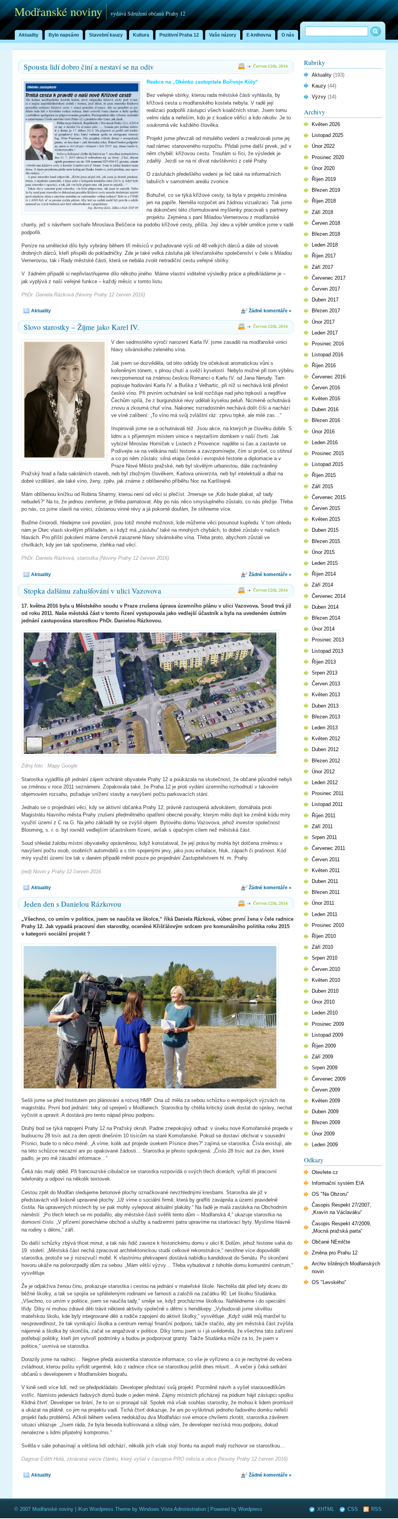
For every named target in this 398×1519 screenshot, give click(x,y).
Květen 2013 (326, 694)
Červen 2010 (326, 969)
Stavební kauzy (106, 35)
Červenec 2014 (329, 596)
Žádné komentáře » (270, 311)
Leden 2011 (324, 914)
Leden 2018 (325, 245)
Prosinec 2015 (328, 453)
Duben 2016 (325, 409)
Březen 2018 (326, 234)
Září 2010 (322, 947)
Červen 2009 (326, 1090)
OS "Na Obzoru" (330, 1194)
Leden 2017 (325, 333)
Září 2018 (322, 212)
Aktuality (28, 35)
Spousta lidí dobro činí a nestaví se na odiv (89, 67)
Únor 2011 (323, 903)
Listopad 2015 (327, 464)
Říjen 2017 (324, 256)
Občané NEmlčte (331, 1242)
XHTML (325, 1509)
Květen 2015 (326, 519)
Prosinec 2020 (328, 157)
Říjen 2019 (324, 179)
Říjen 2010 (324, 936)
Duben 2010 (325, 991)
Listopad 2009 (327, 1035)
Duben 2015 (325, 530)
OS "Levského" (329, 1282)
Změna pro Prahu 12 (335, 1253)
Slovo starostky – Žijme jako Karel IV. (81, 327)
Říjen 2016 (324, 365)
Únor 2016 (323, 432)
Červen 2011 (326, 859)
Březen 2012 (326, 761)
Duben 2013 (325, 706)
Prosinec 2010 (328, 925)
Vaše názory (222, 35)
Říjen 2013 (324, 662)
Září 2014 (322, 585)
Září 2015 (322, 486)
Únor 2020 (323, 168)
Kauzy (319, 86)
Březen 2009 (326, 1122)
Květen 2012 (326, 738)
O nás (287, 35)
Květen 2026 (326, 124)
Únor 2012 (323, 771)
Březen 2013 (326, 717)
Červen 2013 (326, 684)
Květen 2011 (326, 870)
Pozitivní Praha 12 (179, 35)
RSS (376, 1509)
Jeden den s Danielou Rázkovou (72, 904)
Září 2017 (322, 267)
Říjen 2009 (324, 1046)
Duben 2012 (325, 749)
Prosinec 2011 (328, 793)
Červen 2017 (326, 289)
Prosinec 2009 (328, 1024)
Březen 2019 (326, 190)
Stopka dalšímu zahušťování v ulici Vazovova (92, 591)
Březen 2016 (326, 420)
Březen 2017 (326, 311)
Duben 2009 (325, 1111)
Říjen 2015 (324, 475)
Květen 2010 (326, 980)
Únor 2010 (323, 1002)
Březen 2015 (326, 541)
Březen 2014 (326, 618)
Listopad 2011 (327, 804)
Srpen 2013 (324, 673)
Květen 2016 (326, 398)
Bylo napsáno (64, 35)
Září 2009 (322, 1057)
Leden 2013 (325, 728)
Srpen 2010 (324, 958)
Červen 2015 (326, 508)
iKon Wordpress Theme (104, 1509)
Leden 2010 (325, 1013)
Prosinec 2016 (328, 344)
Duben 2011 (325, 881)
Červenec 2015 (329, 497)
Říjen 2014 (324, 574)
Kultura (141, 35)
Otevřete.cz (325, 1172)
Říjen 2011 (323, 815)
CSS (352, 1509)
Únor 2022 (323, 146)
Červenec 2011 (328, 848)
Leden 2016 (325, 442)
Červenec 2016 (329, 377)
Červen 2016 (326, 388)
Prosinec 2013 (328, 640)
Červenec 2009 (329, 1079)
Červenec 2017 (329, 278)
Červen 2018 (326, 223)
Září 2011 (322, 826)
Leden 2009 (325, 1145)
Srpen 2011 (324, 837)
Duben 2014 (325, 607)
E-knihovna (258, 35)
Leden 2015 (325, 563)
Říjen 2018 (324, 201)
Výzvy (319, 97)
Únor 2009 (323, 1134)
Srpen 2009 (324, 1067)
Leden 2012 (325, 782)
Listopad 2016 (327, 354)
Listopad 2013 (327, 651)
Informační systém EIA (338, 1183)
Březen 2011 (326, 892)
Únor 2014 (323, 629)
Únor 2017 (323, 322)
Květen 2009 (326, 1101)
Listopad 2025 (327, 135)
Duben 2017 (325, 300)
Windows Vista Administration (172, 1509)
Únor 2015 (323, 552)
